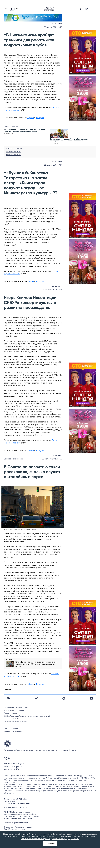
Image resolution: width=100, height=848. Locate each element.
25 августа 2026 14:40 (52, 459)
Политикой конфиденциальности (65, 839)
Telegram (40, 118)
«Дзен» (30, 118)
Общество (57, 24)
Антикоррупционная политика (15, 808)
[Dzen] (63, 698)
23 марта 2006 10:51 (53, 165)
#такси (8, 690)
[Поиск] (80, 9)
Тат (17, 9)
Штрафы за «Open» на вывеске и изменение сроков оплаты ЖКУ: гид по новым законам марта (36, 664)
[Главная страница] (49, 9)
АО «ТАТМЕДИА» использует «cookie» (17, 812)
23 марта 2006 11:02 (53, 27)
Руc (6, 9)
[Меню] (94, 9)
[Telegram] (36, 698)
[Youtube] (91, 698)
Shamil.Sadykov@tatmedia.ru (14, 829)
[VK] (8, 698)
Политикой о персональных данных (35, 839)
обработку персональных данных (81, 836)
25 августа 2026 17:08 (52, 290)
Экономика (57, 287)
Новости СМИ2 (13, 152)
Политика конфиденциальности (16, 823)
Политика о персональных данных (17, 803)
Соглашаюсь (50, 843)
